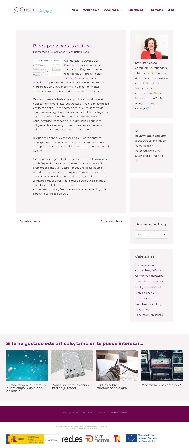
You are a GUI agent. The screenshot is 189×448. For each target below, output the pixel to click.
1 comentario (41, 51)
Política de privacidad (82, 413)
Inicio (74, 9)
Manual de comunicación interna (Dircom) (70, 386)
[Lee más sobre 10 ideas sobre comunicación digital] (117, 365)
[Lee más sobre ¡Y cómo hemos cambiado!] (162, 365)
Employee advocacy (150, 281)
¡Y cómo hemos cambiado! (161, 385)
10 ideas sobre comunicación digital (112, 386)
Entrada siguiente (113, 221)
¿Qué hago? (111, 9)
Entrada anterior (28, 221)
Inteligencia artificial (148, 287)
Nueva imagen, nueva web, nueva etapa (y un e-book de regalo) (26, 388)
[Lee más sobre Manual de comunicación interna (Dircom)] (72, 365)
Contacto (157, 9)
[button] (120, 9)
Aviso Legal (66, 413)
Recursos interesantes (149, 314)
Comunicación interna (149, 275)
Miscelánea (58, 51)
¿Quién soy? (91, 9)
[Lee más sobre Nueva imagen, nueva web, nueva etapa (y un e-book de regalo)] (27, 365)
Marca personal (145, 292)
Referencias (135, 9)
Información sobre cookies (106, 413)
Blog (171, 9)
